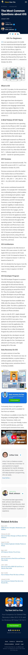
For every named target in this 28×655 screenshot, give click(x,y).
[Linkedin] (15, 29)
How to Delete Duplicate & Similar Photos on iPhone (13, 544)
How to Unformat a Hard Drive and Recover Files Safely (13, 559)
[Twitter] (14, 24)
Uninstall (17, 644)
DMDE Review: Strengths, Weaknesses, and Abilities (13, 528)
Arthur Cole (9, 24)
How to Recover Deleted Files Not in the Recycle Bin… (12, 582)
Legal (22, 644)
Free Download (14, 400)
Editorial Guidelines (9, 644)
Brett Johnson (9, 29)
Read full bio (6, 478)
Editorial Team (19, 641)
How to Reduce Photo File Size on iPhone (12, 574)
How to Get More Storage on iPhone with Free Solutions (14, 536)
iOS (2, 42)
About (6, 641)
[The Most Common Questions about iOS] (10, 34)
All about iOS (13, 6)
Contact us (12, 641)
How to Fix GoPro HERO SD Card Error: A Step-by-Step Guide (12, 567)
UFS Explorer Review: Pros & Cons (10, 552)
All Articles (4, 6)
